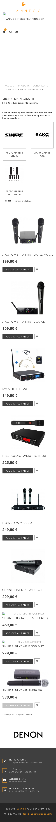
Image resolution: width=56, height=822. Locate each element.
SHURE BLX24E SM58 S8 (22, 690)
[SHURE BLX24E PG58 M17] (28, 642)
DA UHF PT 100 (14, 388)
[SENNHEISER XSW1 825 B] (28, 566)
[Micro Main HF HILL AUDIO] (14, 173)
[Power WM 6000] (28, 499)
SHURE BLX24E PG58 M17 (23, 646)
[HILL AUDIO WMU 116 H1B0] (28, 432)
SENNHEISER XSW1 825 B (23, 590)
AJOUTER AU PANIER (18, 269)
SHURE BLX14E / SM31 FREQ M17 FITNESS (28, 618)
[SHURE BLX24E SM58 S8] (28, 678)
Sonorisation (41, 85)
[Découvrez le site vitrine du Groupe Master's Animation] (23, 18)
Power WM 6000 (17, 523)
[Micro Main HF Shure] (14, 135)
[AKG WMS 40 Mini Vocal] (28, 298)
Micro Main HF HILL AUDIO (14, 193)
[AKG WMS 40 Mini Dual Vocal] (28, 231)
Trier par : (7, 201)
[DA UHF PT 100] (28, 365)
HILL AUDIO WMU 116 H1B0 (24, 456)
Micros (12, 89)
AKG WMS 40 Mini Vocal (23, 321)
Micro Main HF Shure (14, 154)
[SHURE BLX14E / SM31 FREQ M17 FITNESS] (28, 613)
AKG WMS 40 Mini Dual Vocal (28, 254)
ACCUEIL (9, 85)
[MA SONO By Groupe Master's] (28, 7)
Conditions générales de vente (37, 814)
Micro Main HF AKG (42, 154)
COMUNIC (21, 809)
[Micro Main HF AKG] (42, 135)
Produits (24, 85)
